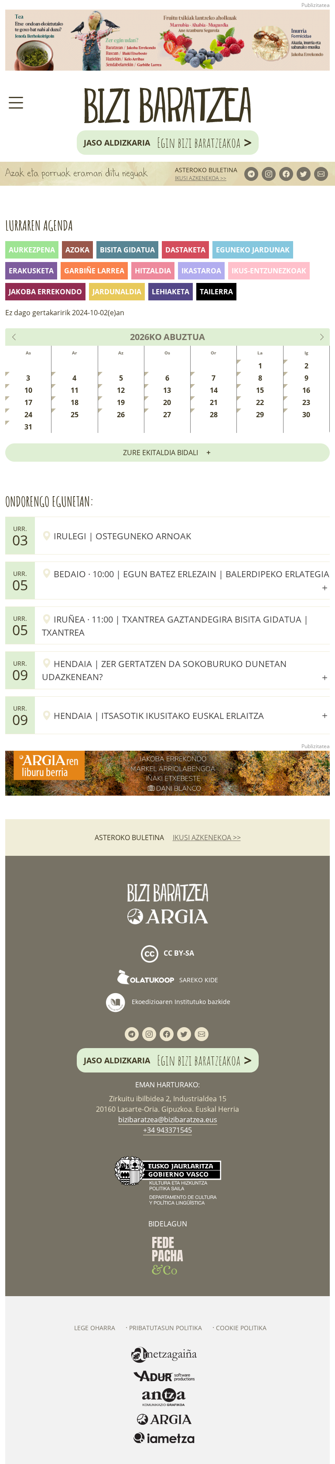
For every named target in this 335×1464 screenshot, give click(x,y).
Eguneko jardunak (253, 250)
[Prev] (14, 337)
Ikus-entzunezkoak (269, 271)
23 (306, 402)
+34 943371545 (167, 1130)
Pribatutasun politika (165, 1328)
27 (167, 414)
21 (214, 402)
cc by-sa (178, 953)
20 (167, 402)
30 (306, 414)
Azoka (77, 250)
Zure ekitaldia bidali (160, 452)
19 (121, 402)
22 (260, 402)
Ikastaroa (201, 271)
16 (306, 390)
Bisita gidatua (127, 250)
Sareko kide (198, 980)
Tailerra (216, 291)
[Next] (321, 337)
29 (260, 414)
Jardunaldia (116, 291)
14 (214, 390)
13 (167, 390)
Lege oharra (94, 1328)
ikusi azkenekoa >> (200, 178)
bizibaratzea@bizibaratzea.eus (167, 1119)
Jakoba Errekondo (45, 291)
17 (28, 402)
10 (28, 390)
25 (75, 414)
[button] (186, 573)
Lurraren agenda (39, 225)
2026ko (146, 337)
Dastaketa (185, 250)
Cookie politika (241, 1328)
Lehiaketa (170, 291)
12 (121, 390)
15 (260, 390)
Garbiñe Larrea (94, 271)
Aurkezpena (32, 250)
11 (75, 390)
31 (28, 427)
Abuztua (184, 337)
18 (75, 402)
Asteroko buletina (206, 170)
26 (121, 414)
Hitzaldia (153, 271)
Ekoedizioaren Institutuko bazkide (180, 1002)
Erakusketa (31, 271)
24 (28, 414)
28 (214, 414)
